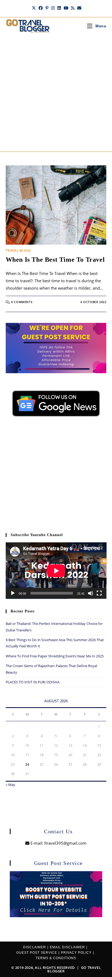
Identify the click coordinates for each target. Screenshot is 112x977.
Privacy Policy (76, 953)
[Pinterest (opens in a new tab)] (47, 7)
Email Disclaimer (67, 947)
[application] (56, 570)
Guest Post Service (36, 953)
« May (10, 784)
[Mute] (90, 593)
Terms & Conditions (56, 958)
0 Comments (21, 302)
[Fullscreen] (99, 593)
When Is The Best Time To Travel (55, 259)
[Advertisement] (56, 93)
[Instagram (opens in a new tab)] (53, 7)
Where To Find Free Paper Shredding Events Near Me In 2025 (55, 656)
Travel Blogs (18, 250)
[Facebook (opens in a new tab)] (40, 7)
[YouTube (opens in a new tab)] (66, 7)
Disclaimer (34, 947)
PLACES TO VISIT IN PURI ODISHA (33, 682)
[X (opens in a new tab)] (33, 7)
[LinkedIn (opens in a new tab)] (59, 7)
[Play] (12, 593)
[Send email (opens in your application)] (78, 7)
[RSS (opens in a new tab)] (73, 7)
